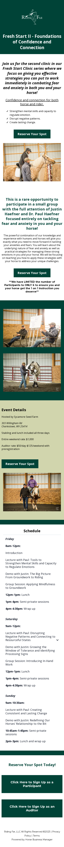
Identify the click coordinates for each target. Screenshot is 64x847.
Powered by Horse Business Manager (32, 839)
